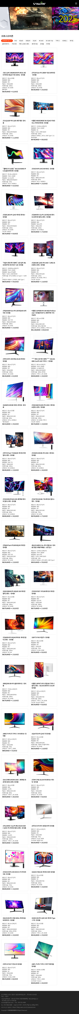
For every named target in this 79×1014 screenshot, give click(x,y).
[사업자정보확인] (23, 999)
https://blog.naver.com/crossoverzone (23, 1007)
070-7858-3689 (8, 1005)
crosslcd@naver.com (7, 1002)
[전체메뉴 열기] (76, 3)
